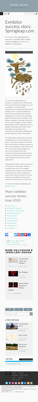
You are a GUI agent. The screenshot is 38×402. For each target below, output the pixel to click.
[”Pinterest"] (28, 309)
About (14, 373)
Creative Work (9, 244)
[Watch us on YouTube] (19, 383)
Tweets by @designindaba (13, 364)
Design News (17, 244)
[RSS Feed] (28, 383)
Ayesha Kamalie (12, 216)
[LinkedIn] (22, 234)
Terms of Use (16, 379)
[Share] (29, 234)
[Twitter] (15, 234)
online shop (11, 186)
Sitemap (21, 377)
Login (14, 377)
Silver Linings (23, 335)
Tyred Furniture (12, 218)
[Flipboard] (25, 234)
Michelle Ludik (11, 223)
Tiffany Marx (11, 206)
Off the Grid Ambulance (23, 345)
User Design (11, 228)
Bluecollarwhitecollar (14, 213)
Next (29, 81)
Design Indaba (12, 391)
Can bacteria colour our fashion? (23, 260)
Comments (24, 244)
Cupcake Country (12, 221)
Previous (9, 81)
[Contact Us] (31, 383)
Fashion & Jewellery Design (13, 242)
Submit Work (24, 375)
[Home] (19, 5)
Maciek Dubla (21, 241)
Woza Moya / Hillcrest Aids (15, 211)
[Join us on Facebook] (18, 309)
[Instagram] (16, 383)
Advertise (15, 375)
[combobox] (29, 13)
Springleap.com (12, 225)
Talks (20, 275)
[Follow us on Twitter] (9, 309)
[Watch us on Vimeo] (22, 383)
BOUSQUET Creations (14, 208)
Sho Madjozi (23, 272)
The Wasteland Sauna (23, 325)
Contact (21, 373)
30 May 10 (12, 241)
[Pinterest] (19, 234)
